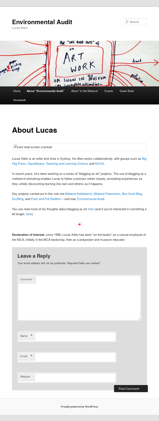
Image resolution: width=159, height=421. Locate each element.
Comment (27, 279)
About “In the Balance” (84, 91)
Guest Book (127, 91)
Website (25, 376)
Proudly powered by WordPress (79, 406)
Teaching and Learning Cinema (67, 163)
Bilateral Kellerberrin (78, 193)
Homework (19, 100)
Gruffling (17, 199)
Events (109, 91)
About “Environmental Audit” (46, 91)
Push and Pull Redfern (45, 199)
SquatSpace (36, 163)
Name (26, 336)
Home (16, 91)
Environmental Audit (42, 21)
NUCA (99, 163)
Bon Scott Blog (132, 193)
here (91, 209)
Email (26, 356)
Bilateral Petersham (107, 193)
